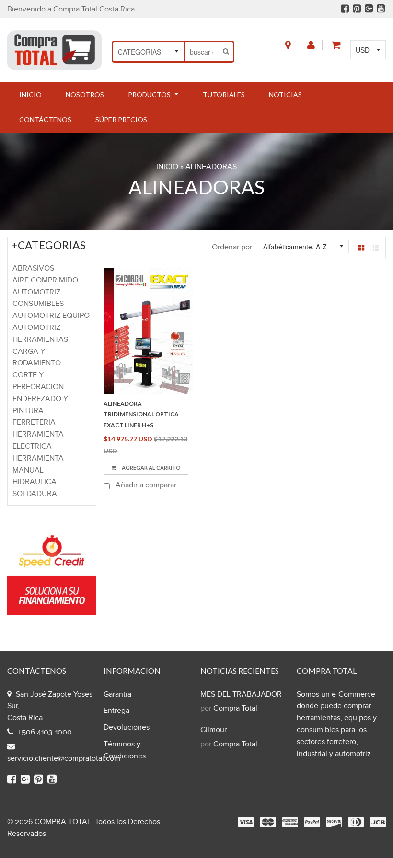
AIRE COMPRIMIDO (45, 280)
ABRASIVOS (33, 268)
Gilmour (213, 729)
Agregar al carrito (151, 467)
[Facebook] (345, 9)
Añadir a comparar (145, 485)
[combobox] (202, 51)
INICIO (167, 166)
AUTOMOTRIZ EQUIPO (51, 315)
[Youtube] (381, 9)
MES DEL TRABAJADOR (241, 694)
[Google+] (369, 9)
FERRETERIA (34, 422)
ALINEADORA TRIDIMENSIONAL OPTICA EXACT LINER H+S (141, 414)
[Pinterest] (357, 9)
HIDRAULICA (34, 481)
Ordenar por (232, 247)
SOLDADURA (34, 493)
